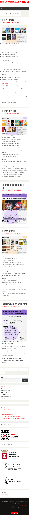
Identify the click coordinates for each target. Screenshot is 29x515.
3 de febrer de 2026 (7, 233)
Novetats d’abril (8, 20)
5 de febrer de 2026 (7, 190)
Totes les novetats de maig (8, 409)
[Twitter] (25, 2)
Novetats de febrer (9, 111)
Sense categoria (16, 22)
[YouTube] (28, 2)
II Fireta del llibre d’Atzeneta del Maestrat (11, 416)
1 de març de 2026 (6, 113)
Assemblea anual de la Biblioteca (14, 304)
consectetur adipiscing (20, 505)
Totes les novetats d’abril (7, 414)
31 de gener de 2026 (7, 306)
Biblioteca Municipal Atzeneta (10, 2)
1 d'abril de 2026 (6, 22)
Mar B (3, 98)
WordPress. (20, 510)
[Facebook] (23, 2)
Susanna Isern (5, 89)
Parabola (14, 510)
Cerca (2, 377)
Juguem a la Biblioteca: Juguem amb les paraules (13, 418)
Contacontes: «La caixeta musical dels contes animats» (14, 412)
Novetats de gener (8, 231)
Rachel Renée (5, 83)
